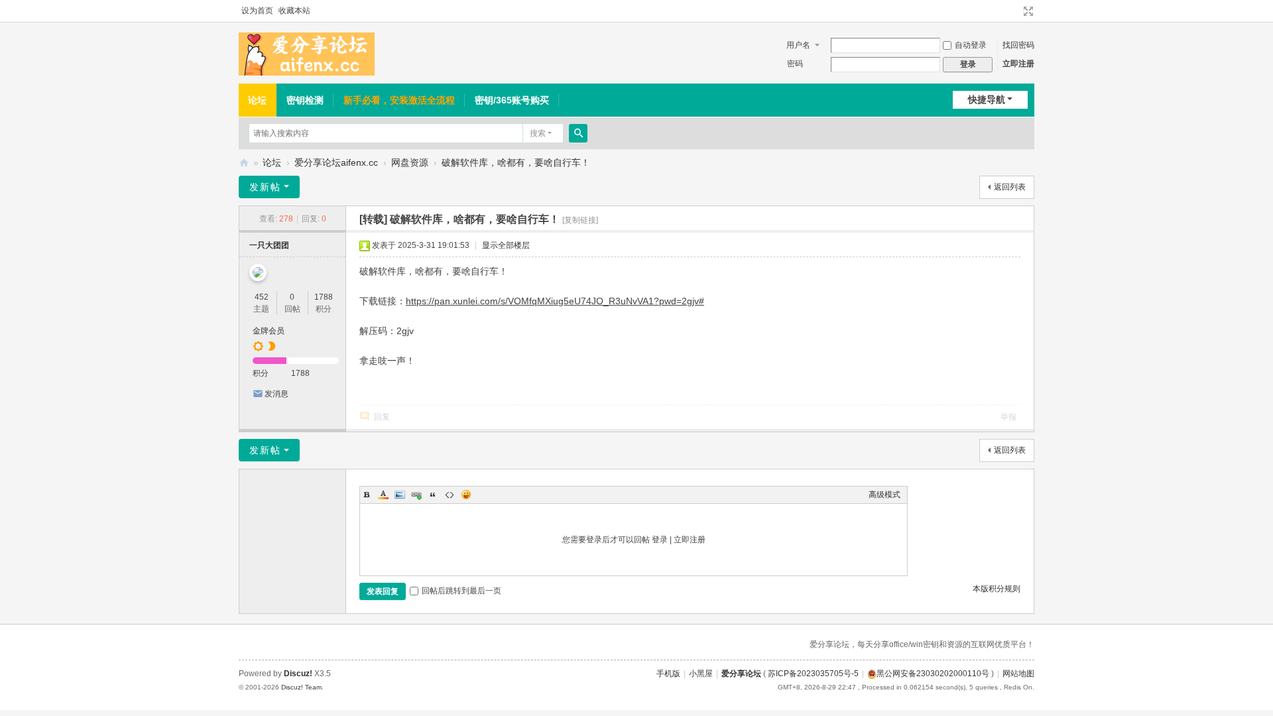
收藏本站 (294, 10)
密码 (795, 63)
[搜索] (578, 133)
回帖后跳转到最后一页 (461, 590)
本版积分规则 (996, 588)
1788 (323, 297)
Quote (433, 494)
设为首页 (257, 10)
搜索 (538, 133)
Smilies (466, 494)
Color (383, 494)
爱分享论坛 (244, 162)
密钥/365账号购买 (512, 100)
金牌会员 (268, 330)
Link (416, 494)
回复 (382, 417)
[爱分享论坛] (307, 53)
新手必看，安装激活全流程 (399, 100)
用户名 (798, 45)
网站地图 (1018, 673)
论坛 (257, 100)
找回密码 (1018, 45)
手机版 (668, 673)
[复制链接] (580, 220)
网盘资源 (409, 162)
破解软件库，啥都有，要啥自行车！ (516, 162)
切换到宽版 (1028, 11)
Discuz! (298, 673)
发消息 (276, 393)
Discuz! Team (301, 687)
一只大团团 (269, 245)
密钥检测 (305, 100)
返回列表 (1010, 187)
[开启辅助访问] (1015, 11)
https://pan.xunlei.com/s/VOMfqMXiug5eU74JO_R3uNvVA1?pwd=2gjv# (555, 301)
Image (399, 494)
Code (449, 494)
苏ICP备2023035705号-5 (813, 673)
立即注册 (1018, 63)
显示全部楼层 (506, 245)
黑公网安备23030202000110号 (933, 673)
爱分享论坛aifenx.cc (336, 162)
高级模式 (884, 494)
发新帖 (265, 187)
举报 (1008, 417)
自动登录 (971, 45)
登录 (660, 539)
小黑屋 (701, 673)
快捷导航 (986, 99)
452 (262, 297)
